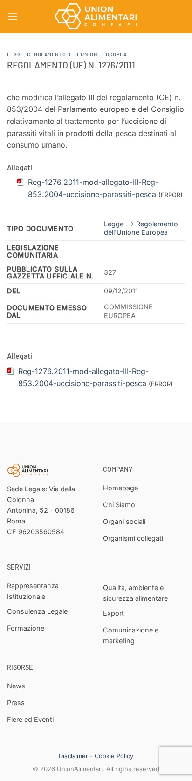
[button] (12, 16)
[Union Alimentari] (96, 16)
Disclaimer (73, 756)
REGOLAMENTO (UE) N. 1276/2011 (71, 65)
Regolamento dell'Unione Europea (77, 54)
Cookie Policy (114, 756)
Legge (15, 54)
